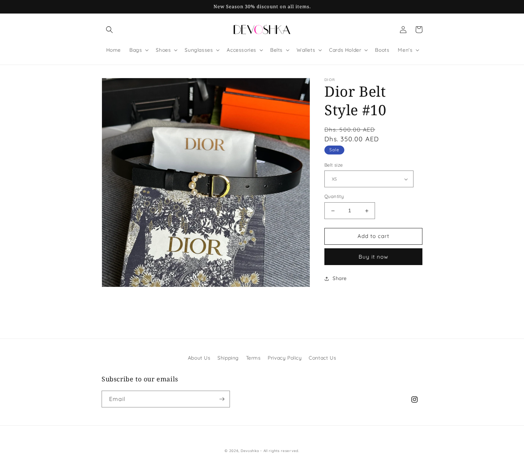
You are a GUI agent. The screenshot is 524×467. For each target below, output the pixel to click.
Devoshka (250, 450)
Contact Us (322, 358)
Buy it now (373, 256)
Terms (253, 358)
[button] (109, 29)
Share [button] (340, 278)
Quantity (334, 196)
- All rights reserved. (279, 450)
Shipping (228, 358)
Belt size (333, 165)
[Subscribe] (222, 399)
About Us (199, 358)
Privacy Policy (285, 358)
